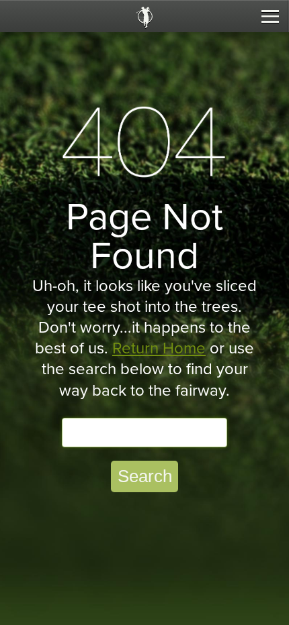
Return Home (159, 348)
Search (145, 476)
